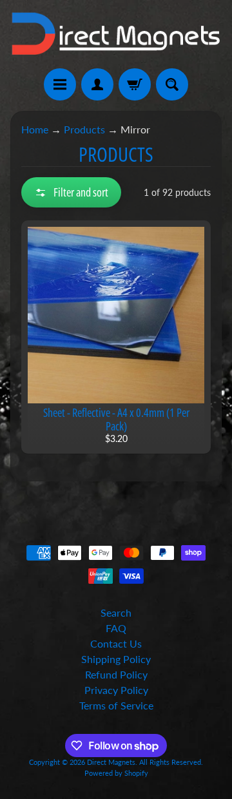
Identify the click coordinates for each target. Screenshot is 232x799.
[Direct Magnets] (116, 34)
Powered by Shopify (116, 773)
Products (84, 129)
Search (116, 612)
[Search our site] (172, 84)
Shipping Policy (116, 659)
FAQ (116, 628)
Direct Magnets (111, 762)
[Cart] (135, 84)
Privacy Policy (116, 690)
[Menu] (60, 84)
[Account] (97, 84)
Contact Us (116, 643)
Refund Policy (116, 674)
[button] (71, 192)
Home (34, 129)
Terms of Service (116, 705)
